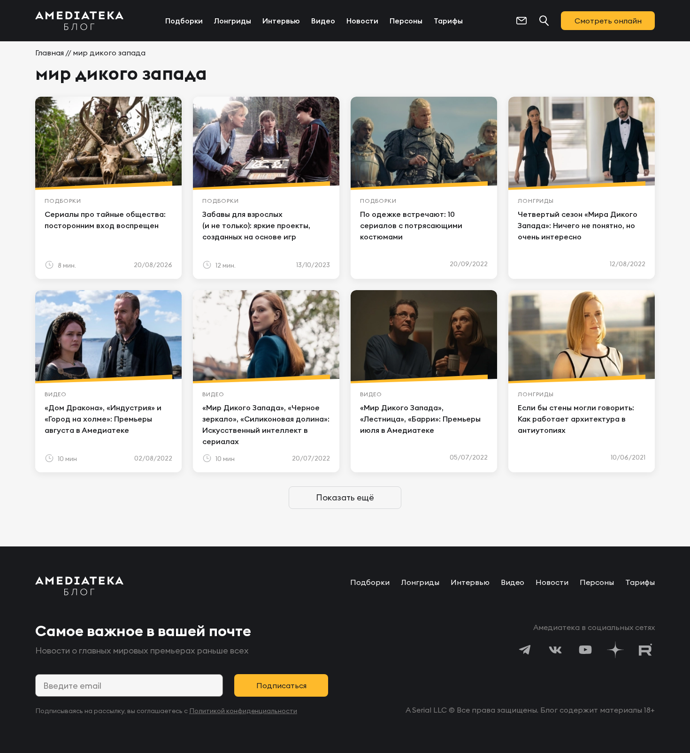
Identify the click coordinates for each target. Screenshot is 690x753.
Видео (323, 20)
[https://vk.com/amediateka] (555, 649)
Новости (362, 20)
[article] (108, 188)
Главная (49, 52)
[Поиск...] (544, 20)
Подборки (184, 20)
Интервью (281, 20)
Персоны (406, 20)
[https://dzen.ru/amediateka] (615, 649)
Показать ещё (345, 497)
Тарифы (448, 20)
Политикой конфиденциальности (243, 711)
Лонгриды (232, 20)
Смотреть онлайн (608, 20)
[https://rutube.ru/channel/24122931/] (645, 649)
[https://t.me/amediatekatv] (525, 649)
